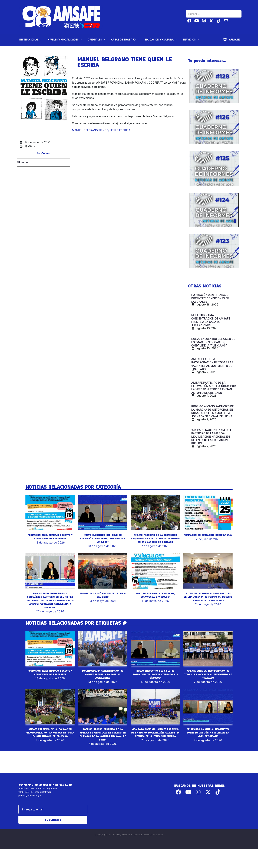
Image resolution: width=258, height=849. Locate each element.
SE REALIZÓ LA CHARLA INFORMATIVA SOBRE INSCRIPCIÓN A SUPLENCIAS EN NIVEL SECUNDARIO (208, 733)
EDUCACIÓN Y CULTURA (159, 39)
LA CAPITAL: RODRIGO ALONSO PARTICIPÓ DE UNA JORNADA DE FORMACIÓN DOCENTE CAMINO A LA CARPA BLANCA (208, 597)
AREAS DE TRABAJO (123, 39)
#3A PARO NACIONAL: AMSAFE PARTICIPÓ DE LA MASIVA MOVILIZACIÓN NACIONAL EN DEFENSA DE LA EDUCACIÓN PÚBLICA (155, 733)
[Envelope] (226, 21)
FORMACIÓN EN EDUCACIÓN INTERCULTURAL (208, 534)
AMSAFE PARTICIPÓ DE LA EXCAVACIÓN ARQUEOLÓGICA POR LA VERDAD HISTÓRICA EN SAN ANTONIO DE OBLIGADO (155, 538)
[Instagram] (204, 21)
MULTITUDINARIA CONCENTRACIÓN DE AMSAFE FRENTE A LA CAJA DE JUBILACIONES (102, 674)
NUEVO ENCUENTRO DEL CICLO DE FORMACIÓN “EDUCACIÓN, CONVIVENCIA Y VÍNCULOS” (102, 538)
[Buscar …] (214, 14)
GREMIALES (95, 39)
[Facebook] (189, 21)
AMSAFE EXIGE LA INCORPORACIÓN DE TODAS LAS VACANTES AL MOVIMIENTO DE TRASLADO (208, 674)
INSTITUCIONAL (28, 39)
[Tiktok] (218, 21)
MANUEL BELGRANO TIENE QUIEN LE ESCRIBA (101, 130)
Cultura (46, 153)
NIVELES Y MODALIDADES (63, 39)
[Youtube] (196, 21)
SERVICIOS (189, 39)
